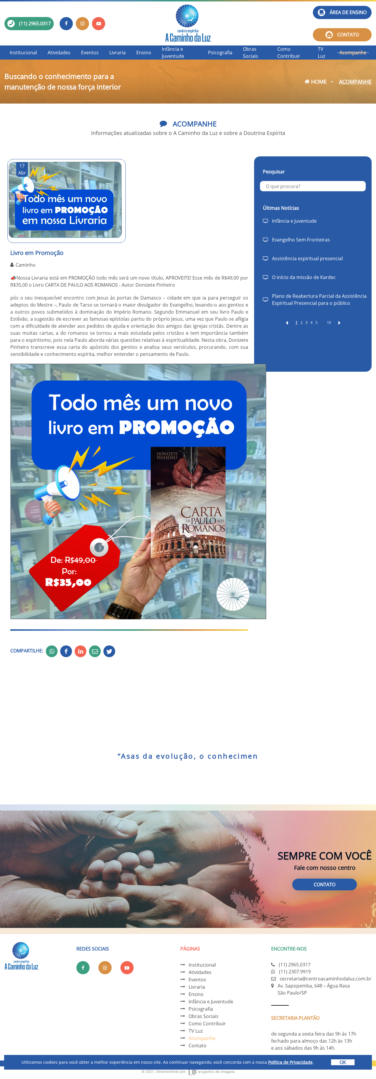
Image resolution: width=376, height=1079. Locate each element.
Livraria (117, 52)
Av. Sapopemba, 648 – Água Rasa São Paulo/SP (314, 989)
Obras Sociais (250, 52)
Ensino (143, 52)
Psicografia (220, 52)
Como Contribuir (288, 52)
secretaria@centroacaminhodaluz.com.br (326, 978)
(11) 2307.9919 (295, 971)
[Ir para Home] (188, 23)
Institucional (23, 52)
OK (343, 1062)
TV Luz (321, 52)
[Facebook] (66, 23)
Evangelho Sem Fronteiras (301, 239)
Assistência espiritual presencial (307, 258)
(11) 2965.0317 (35, 23)
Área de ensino (348, 12)
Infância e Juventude (173, 52)
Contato (348, 34)
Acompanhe (353, 52)
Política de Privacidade (290, 1062)
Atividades (59, 52)
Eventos (90, 52)
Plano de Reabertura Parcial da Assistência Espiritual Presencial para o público (319, 299)
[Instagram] (82, 23)
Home (318, 81)
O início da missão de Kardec (304, 277)
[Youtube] (98, 23)
